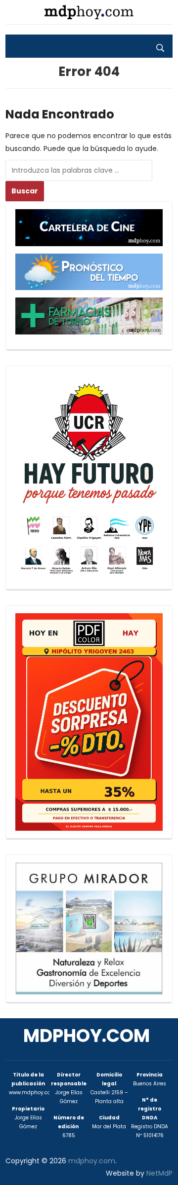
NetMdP (159, 1173)
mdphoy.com (86, 1035)
